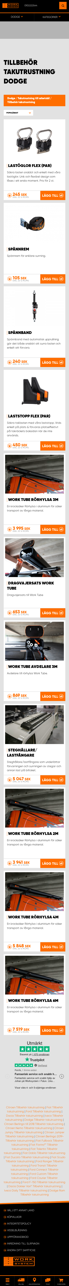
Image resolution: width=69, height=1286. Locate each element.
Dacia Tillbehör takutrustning (24, 1115)
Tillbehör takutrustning (21, 102)
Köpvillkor (14, 1216)
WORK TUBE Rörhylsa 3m (33, 500)
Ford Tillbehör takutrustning (43, 1111)
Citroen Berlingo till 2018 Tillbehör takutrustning (33, 1124)
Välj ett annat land (20, 1210)
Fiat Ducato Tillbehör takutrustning (27, 1157)
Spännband (20, 333)
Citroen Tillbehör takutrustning (25, 1107)
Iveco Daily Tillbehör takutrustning (25, 1190)
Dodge (11, 98)
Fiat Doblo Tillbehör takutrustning (44, 1153)
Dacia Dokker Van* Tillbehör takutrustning (34, 1186)
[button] (18, 113)
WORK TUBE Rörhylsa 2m (33, 834)
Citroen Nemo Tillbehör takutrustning (29, 1128)
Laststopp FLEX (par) (29, 416)
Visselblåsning (17, 1230)
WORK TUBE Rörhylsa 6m (33, 1001)
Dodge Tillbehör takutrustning (43, 1119)
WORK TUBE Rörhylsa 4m (33, 917)
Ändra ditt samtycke (21, 1250)
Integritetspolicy (19, 1223)
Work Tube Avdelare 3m (32, 667)
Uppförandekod (18, 1236)
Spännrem (18, 249)
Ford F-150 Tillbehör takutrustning (44, 1182)
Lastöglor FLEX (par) (30, 166)
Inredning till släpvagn (23, 1243)
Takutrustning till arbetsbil (34, 98)
